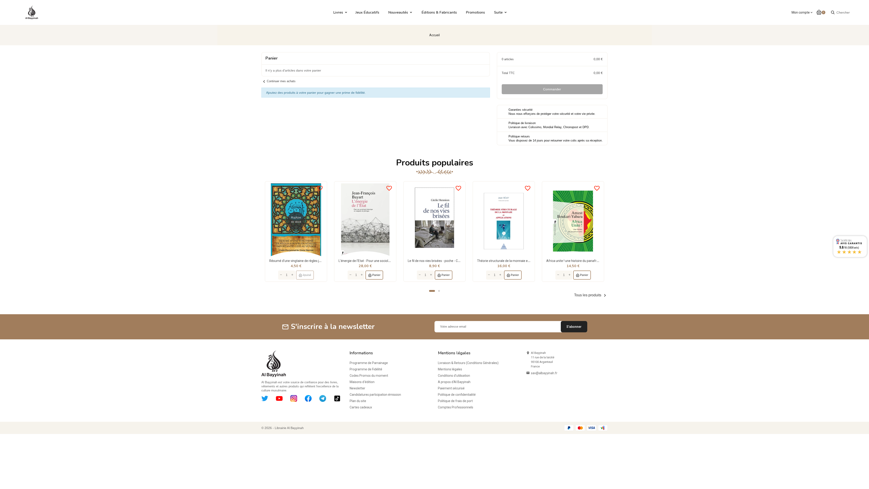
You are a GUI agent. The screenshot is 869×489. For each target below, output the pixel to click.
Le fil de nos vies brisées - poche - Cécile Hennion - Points (448, 261)
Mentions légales (450, 369)
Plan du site (358, 401)
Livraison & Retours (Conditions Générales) (468, 363)
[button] (432, 291)
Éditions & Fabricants (439, 12)
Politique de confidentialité (457, 394)
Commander (552, 89)
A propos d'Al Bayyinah (454, 382)
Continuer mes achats (278, 81)
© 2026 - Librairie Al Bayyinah (282, 428)
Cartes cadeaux (361, 407)
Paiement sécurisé (451, 388)
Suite (498, 12)
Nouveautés (398, 12)
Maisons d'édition (362, 382)
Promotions (475, 12)
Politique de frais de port (455, 401)
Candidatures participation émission (375, 394)
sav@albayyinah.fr (544, 373)
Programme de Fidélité (366, 369)
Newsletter (357, 388)
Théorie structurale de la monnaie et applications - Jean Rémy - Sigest (527, 261)
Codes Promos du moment (369, 375)
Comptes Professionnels (455, 407)
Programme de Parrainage (369, 363)
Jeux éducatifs (367, 12)
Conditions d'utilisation (454, 375)
